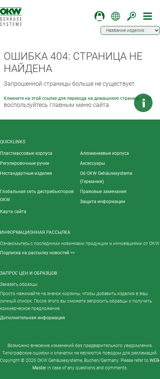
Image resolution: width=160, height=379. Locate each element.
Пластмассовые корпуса (26, 153)
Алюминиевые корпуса (104, 153)
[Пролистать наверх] (121, 103)
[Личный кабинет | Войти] (100, 16)
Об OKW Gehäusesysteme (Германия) (106, 177)
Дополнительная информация (32, 317)
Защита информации (102, 201)
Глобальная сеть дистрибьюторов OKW (37, 195)
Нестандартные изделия (26, 173)
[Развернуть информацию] (143, 103)
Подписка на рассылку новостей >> (37, 252)
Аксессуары (92, 163)
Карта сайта (13, 211)
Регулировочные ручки (24, 163)
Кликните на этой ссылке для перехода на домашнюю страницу (72, 98)
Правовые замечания (103, 191)
